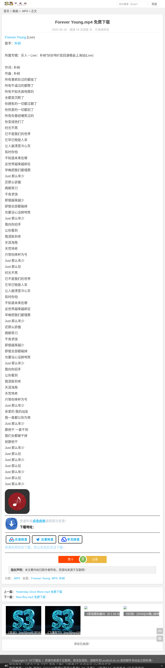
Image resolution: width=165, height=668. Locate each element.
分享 (95, 559)
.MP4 (24, 11)
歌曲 (15, 11)
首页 (6, 11)
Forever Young (15, 37)
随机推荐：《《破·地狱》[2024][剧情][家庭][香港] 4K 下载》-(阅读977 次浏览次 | (76, 665)
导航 (154, 4)
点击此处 (39, 521)
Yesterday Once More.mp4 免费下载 (39, 591)
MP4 (55, 578)
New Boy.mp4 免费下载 (30, 597)
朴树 (17, 43)
